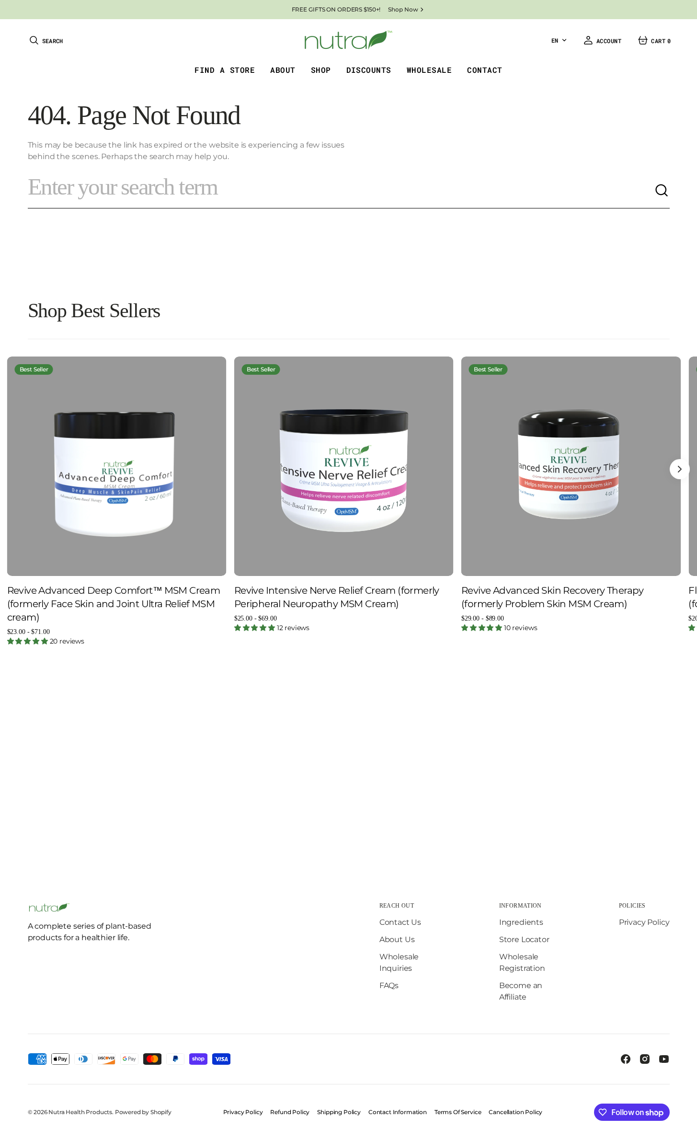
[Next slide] (680, 469)
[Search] (662, 190)
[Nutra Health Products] (348, 40)
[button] (45, 40)
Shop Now (403, 9)
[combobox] (341, 190)
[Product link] (117, 466)
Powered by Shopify (143, 1112)
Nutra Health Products (80, 1112)
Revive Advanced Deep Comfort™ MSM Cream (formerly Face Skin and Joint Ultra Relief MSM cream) (113, 604)
